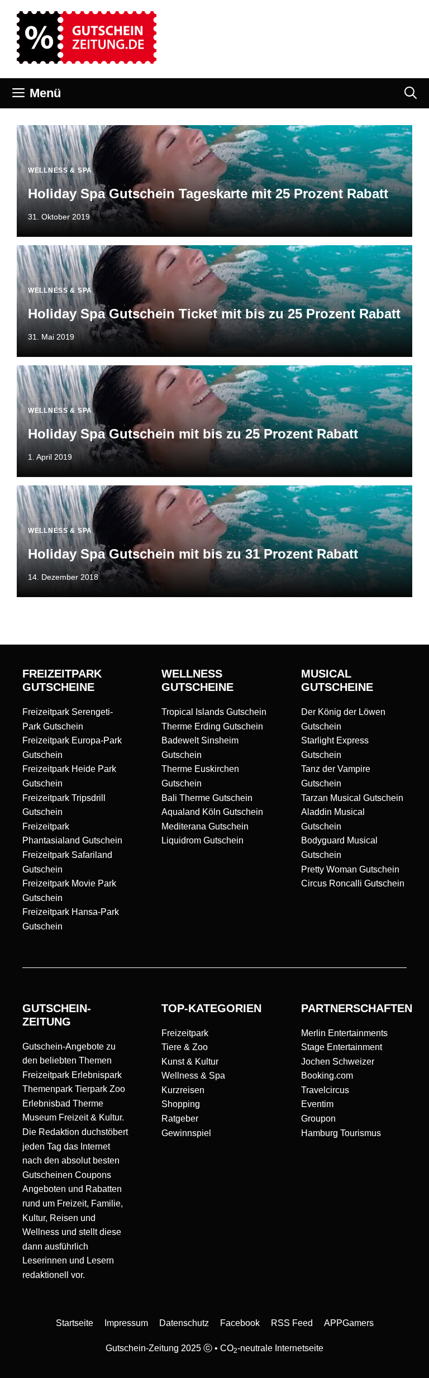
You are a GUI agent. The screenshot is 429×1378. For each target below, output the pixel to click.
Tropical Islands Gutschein (213, 712)
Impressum (126, 1323)
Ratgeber (179, 1118)
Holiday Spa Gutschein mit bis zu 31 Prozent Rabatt (193, 553)
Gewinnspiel (186, 1133)
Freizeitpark (184, 1033)
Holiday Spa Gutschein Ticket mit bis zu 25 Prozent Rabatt (214, 313)
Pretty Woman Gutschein (350, 869)
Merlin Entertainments (344, 1033)
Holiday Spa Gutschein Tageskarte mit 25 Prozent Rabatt (208, 193)
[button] (410, 93)
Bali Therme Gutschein (206, 798)
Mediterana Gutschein (205, 826)
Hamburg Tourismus (341, 1133)
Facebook (240, 1323)
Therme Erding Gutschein (212, 726)
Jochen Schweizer (337, 1061)
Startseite (74, 1323)
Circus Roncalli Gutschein (352, 883)
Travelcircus (325, 1090)
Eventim (317, 1104)
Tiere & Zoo (184, 1047)
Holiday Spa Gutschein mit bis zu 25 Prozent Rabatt (193, 433)
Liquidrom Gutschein (202, 840)
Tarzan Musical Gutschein (352, 798)
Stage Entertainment (341, 1047)
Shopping (180, 1104)
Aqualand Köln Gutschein (212, 812)
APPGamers (349, 1323)
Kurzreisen (182, 1090)
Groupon (318, 1118)
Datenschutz (184, 1323)
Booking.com (327, 1075)
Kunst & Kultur (189, 1061)
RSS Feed (292, 1323)
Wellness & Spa (193, 1075)
